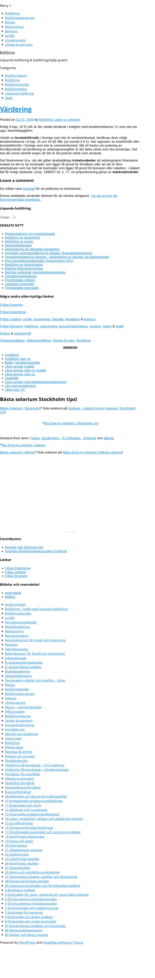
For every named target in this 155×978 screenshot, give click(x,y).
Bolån (9, 362)
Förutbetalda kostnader (22, 288)
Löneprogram (15, 40)
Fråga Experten (11, 305)
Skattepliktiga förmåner (23, 787)
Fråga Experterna (13, 312)
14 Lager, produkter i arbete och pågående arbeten (44, 818)
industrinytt (22, 333)
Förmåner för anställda (22, 774)
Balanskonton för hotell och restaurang (35, 653)
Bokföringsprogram (20, 17)
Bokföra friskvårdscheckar (24, 268)
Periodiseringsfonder (21, 622)
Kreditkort (12, 355)
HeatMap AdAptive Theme (63, 942)
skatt (119, 326)
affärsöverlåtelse (39, 340)
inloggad (29, 188)
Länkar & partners (19, 44)
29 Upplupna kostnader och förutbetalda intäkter (42, 885)
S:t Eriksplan (71, 438)
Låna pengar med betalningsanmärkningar (35, 382)
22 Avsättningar (17, 854)
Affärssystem (15, 711)
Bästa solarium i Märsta (17, 452)
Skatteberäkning (17, 671)
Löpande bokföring (19, 93)
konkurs (90, 319)
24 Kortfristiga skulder (22, 863)
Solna (35, 438)
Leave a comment (67, 119)
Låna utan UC (15, 389)
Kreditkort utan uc (18, 359)
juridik (27, 319)
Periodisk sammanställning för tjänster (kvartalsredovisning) (48, 253)
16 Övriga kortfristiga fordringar (29, 827)
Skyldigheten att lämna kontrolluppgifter (36, 796)
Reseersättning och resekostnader (30, 234)
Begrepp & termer (19, 751)
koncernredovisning (73, 326)
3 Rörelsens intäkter (20, 890)
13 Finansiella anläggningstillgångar (32, 814)
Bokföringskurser (18, 716)
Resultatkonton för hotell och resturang (35, 640)
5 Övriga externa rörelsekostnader (31, 899)
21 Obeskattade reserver (24, 850)
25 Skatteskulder (17, 867)
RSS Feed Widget (70, 531)
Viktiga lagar (14, 747)
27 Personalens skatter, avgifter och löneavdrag (41, 876)
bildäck (10, 597)
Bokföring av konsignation (24, 264)
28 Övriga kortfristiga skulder (27, 881)
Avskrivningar (15, 604)
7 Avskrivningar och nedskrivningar (32, 908)
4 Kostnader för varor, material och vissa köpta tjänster (47, 894)
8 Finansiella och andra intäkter (29, 917)
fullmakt (57, 319)
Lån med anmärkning (20, 386)
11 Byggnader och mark (23, 805)
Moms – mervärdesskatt (23, 707)
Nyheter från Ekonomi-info (24, 547)
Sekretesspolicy (16, 649)
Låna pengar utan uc (20, 374)
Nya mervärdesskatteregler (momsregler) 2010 (39, 261)
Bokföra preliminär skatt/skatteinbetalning (35, 272)
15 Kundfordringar (19, 823)
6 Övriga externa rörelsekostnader (31, 903)
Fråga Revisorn (11, 326)
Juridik (10, 35)
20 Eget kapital (16, 845)
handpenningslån (27, 362)
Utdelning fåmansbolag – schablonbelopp (37, 769)
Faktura (10, 698)
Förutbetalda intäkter (20, 280)
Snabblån (12, 378)
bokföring (31, 326)
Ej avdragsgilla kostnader (24, 662)
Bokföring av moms (19, 241)
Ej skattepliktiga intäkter (23, 667)
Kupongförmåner (18, 792)
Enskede (89, 438)
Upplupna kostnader (19, 284)
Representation (16, 635)
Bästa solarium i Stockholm (20, 408)
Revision (11, 31)
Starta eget (13, 738)
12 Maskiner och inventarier (26, 809)
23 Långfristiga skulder (22, 859)
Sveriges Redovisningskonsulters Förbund (36, 551)
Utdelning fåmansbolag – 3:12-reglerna (34, 765)
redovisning (48, 326)
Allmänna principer (19, 778)
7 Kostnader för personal (24, 912)
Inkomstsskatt (15, 658)
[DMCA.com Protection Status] (70, 348)
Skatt (9, 98)
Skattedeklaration (18, 676)
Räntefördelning (17, 626)
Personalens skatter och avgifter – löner (35, 680)
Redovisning (14, 26)
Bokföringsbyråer (18, 613)
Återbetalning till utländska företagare (32, 249)
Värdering (16, 108)
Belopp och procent (20, 756)
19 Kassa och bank (19, 841)
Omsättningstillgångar (21, 276)
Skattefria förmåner (20, 783)
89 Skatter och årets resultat (26, 934)
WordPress (27, 942)
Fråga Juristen (10, 319)
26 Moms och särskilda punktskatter (32, 872)
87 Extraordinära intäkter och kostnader (35, 925)
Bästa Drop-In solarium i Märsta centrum (92, 452)
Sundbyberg (50, 438)
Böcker (10, 22)
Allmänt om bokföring (21, 734)
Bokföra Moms (16, 75)
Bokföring (12, 13)
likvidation (72, 319)
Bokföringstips (16, 89)
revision (95, 326)
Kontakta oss (15, 729)
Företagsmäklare (12, 340)
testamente (42, 319)
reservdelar (13, 593)
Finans (5, 333)
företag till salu (63, 340)
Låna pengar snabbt (19, 366)
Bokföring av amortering (22, 237)
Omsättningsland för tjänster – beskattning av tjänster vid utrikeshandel (57, 257)
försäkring (83, 340)
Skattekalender (16, 760)
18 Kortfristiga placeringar (25, 836)
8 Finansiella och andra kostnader (30, 921)
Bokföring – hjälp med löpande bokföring (36, 609)
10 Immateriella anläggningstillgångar (33, 800)
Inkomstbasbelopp (18, 245)
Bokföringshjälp (17, 84)
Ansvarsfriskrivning (19, 725)
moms (107, 326)
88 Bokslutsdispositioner (24, 930)
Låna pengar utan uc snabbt (25, 370)
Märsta (109, 438)
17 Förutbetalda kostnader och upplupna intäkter (43, 832)
